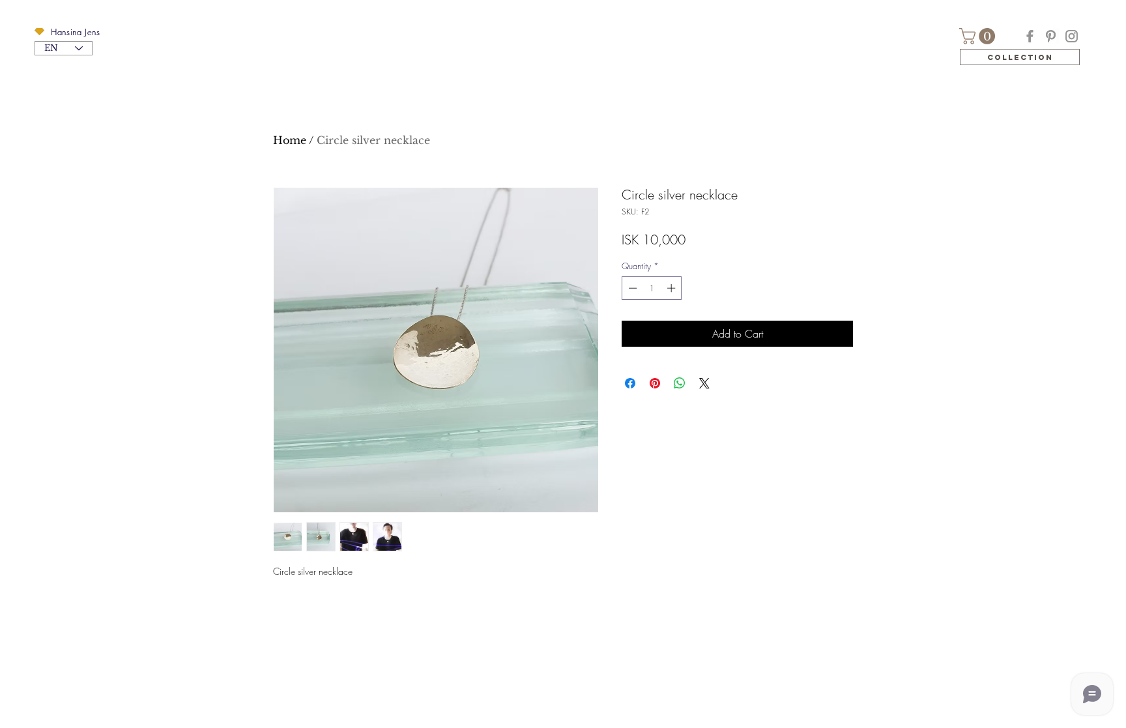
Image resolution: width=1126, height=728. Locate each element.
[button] (39, 31)
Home (289, 140)
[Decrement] (631, 288)
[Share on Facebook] (630, 383)
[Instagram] (1071, 36)
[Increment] (672, 288)
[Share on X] (704, 383)
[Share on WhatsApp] (679, 383)
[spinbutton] (652, 288)
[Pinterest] (1051, 36)
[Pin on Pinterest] (655, 383)
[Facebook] (1030, 36)
